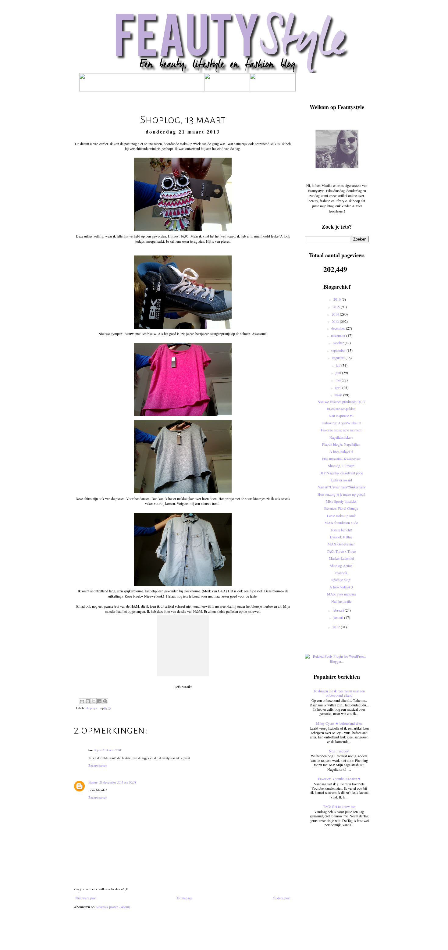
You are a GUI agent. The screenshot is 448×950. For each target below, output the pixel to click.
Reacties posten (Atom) (113, 906)
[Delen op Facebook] (99, 701)
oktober (339, 342)
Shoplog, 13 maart (341, 465)
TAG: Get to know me (339, 806)
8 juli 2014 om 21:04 (107, 750)
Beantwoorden (97, 765)
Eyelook (341, 572)
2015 (336, 306)
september (339, 350)
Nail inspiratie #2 (341, 415)
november (338, 335)
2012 (336, 626)
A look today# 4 (341, 451)
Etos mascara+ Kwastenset (341, 458)
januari (338, 617)
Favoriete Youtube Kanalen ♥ (339, 778)
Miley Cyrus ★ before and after (339, 723)
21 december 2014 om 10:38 (117, 782)
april (338, 387)
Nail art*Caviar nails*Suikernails (341, 486)
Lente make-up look (341, 515)
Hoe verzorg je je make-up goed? (341, 494)
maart (338, 394)
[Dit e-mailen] (82, 701)
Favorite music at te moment (341, 429)
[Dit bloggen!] (88, 701)
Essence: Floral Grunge (341, 508)
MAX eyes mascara (341, 593)
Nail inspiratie (341, 601)
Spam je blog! (341, 579)
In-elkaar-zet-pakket (341, 408)
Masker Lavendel (341, 558)
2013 (336, 321)
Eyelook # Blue (341, 536)
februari (338, 610)
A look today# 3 (341, 586)
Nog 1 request (339, 750)
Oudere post (281, 897)
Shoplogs (91, 708)
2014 (336, 314)
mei (339, 379)
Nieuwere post (85, 897)
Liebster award (341, 479)
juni (339, 372)
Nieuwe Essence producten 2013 (341, 401)
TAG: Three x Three (341, 551)
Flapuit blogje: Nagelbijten (341, 444)
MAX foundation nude (341, 522)
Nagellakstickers (341, 437)
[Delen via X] (94, 701)
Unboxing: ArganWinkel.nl (341, 422)
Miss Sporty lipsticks (341, 501)
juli (338, 365)
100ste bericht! (341, 529)
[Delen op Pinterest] (105, 701)
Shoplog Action (341, 565)
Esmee (93, 782)
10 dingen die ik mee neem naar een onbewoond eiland (339, 693)
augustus (339, 357)
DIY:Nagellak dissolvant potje (341, 472)
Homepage (184, 897)
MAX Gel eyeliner (341, 543)
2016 (337, 299)
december (338, 328)
